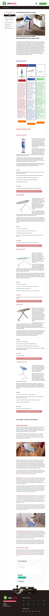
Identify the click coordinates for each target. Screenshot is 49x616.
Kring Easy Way (8, 24)
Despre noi (5, 604)
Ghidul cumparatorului (9, 28)
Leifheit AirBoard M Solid (21, 362)
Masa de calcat (6, 7)
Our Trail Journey (6, 606)
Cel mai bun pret (22, 121)
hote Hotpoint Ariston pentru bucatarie (22, 553)
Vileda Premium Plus (9, 22)
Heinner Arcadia (19, 304)
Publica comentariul (22, 577)
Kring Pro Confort (8, 26)
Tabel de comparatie (9, 17)
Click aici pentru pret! (22, 80)
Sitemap (5, 603)
